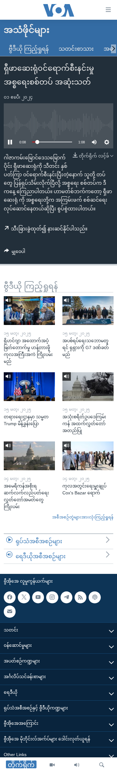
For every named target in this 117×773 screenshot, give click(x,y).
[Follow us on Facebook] (10, 597)
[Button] (14, 252)
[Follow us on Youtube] (38, 597)
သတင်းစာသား (76, 49)
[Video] (52, 765)
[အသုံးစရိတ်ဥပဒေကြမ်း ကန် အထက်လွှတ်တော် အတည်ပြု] (88, 386)
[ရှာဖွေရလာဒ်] (101, 765)
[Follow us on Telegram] (66, 597)
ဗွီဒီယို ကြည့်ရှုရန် (29, 49)
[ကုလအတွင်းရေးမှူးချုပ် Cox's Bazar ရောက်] (88, 455)
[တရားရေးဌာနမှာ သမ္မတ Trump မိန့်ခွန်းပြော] (29, 386)
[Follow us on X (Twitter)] (24, 597)
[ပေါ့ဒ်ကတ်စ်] (94, 597)
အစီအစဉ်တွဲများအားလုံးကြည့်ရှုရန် (82, 517)
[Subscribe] (10, 612)
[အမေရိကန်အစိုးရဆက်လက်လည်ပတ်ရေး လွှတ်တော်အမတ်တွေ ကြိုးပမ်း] (29, 455)
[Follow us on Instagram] (52, 597)
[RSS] (80, 597)
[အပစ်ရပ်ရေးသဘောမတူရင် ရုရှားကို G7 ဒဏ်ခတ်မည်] (88, 310)
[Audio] (76, 765)
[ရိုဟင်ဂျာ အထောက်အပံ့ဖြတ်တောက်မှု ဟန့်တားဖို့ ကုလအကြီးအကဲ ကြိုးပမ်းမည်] (29, 310)
